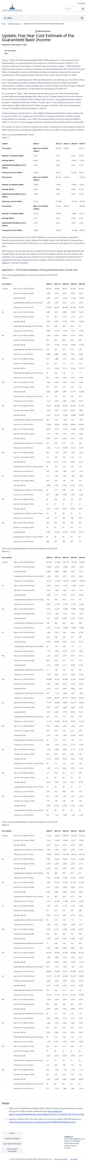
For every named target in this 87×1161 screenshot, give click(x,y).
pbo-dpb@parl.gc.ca (77, 1139)
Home (4, 24)
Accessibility (74, 1159)
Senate (12, 1133)
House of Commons (12, 1138)
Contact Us (68, 1136)
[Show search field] (81, 18)
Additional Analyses (14, 24)
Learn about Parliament (12, 1144)
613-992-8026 (75, 1141)
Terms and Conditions (61, 1159)
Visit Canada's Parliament (12, 1150)
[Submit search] (83, 9)
